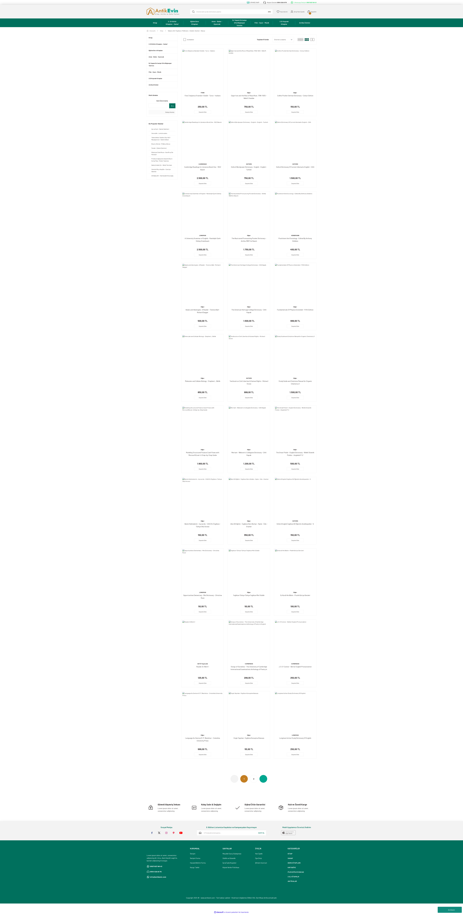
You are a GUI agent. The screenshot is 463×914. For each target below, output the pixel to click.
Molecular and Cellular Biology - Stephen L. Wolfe (202, 381)
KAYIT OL (261, 833)
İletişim (192, 854)
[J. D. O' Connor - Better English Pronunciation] (295, 641)
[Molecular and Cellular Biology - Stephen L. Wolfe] (202, 355)
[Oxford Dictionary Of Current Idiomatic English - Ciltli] (295, 141)
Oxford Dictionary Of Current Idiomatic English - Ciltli (295, 167)
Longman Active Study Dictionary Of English (295, 738)
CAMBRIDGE (203, 164)
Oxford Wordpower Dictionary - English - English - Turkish (249, 168)
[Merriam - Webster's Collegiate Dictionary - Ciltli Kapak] (249, 427)
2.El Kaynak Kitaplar (155, 78)
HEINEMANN (295, 235)
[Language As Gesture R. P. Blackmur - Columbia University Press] (202, 712)
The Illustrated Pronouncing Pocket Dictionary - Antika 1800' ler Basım (249, 239)
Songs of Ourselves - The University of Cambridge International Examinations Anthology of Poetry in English (249, 668)
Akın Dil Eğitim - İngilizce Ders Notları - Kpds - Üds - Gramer (248, 525)
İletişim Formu (195, 858)
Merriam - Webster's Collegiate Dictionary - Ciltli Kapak (249, 453)
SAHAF (290, 858)
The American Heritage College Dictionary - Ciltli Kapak (249, 311)
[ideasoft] (219, 912)
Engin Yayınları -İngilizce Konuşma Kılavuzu (249, 738)
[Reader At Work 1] (202, 641)
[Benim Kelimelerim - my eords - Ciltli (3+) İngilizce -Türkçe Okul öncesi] (202, 498)
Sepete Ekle (203, 112)
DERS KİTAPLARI (294, 863)
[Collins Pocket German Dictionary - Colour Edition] (295, 70)
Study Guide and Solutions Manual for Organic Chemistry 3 (295, 382)
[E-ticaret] (231, 912)
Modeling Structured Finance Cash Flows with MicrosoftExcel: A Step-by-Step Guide (202, 453)
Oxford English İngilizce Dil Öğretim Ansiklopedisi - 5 (295, 524)
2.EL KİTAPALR (293, 877)
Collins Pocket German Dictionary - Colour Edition (295, 96)
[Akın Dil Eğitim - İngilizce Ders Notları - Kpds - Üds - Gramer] (249, 498)
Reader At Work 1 (202, 667)
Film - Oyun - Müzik (155, 72)
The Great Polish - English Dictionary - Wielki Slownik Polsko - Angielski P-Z (295, 453)
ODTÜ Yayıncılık (202, 664)
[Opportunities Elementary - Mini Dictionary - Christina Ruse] (202, 569)
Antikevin (451, 910)
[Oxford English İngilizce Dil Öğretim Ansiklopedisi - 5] (295, 498)
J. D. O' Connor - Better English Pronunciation (295, 667)
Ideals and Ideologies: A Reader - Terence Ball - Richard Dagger (203, 311)
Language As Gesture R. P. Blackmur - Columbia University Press (202, 739)
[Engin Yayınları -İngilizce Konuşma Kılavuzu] (249, 712)
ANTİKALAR (292, 881)
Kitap (150, 37)
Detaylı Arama (169, 112)
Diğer (249, 92)
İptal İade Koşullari (229, 863)
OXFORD (249, 164)
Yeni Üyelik (258, 854)
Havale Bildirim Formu (198, 863)
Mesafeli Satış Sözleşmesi (232, 854)
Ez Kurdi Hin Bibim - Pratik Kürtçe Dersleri (295, 595)
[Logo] (166, 12)
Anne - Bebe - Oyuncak (156, 57)
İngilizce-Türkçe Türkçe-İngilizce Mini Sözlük (248, 595)
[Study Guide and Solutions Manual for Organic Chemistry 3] (295, 355)
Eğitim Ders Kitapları (156, 50)
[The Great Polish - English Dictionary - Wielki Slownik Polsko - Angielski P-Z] (295, 427)
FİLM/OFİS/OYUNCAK (296, 872)
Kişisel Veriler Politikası (231, 867)
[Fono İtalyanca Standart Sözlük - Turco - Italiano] (202, 70)
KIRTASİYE (292, 867)
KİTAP (290, 854)
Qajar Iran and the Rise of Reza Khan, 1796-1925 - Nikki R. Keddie (249, 97)
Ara (172, 106)
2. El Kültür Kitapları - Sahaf (158, 44)
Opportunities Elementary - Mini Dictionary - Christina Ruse (202, 596)
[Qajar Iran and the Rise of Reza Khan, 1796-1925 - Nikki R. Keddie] (249, 70)
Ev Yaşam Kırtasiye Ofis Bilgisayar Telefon (160, 64)
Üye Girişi (258, 858)
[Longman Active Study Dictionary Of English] (295, 712)
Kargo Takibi (194, 867)
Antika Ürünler (154, 85)
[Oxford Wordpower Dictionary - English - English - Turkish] (249, 141)
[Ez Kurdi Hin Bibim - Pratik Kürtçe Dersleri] (295, 569)
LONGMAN (202, 235)
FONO (202, 92)
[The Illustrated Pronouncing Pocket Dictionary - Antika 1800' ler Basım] (249, 212)
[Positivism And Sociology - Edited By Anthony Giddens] (295, 212)
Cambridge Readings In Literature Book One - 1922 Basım (202, 168)
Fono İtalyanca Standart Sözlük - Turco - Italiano (203, 96)
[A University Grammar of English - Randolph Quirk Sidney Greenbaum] (202, 212)
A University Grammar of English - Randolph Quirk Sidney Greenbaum (203, 239)
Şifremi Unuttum (261, 863)
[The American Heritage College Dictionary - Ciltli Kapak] (249, 284)
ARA (269, 12)
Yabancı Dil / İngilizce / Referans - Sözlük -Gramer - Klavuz (186, 31)
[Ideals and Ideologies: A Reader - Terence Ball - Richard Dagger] (202, 284)
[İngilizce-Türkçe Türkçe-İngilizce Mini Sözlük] (249, 569)
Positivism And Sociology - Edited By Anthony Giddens (295, 239)
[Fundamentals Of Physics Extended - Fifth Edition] (295, 284)
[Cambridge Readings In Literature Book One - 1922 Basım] (202, 141)
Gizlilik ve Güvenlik (229, 858)
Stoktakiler (190, 39)
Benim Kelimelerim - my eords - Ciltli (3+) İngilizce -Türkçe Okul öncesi (203, 525)
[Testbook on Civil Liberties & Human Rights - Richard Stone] (249, 355)
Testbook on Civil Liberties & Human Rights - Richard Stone (249, 382)
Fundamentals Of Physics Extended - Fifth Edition (295, 310)
